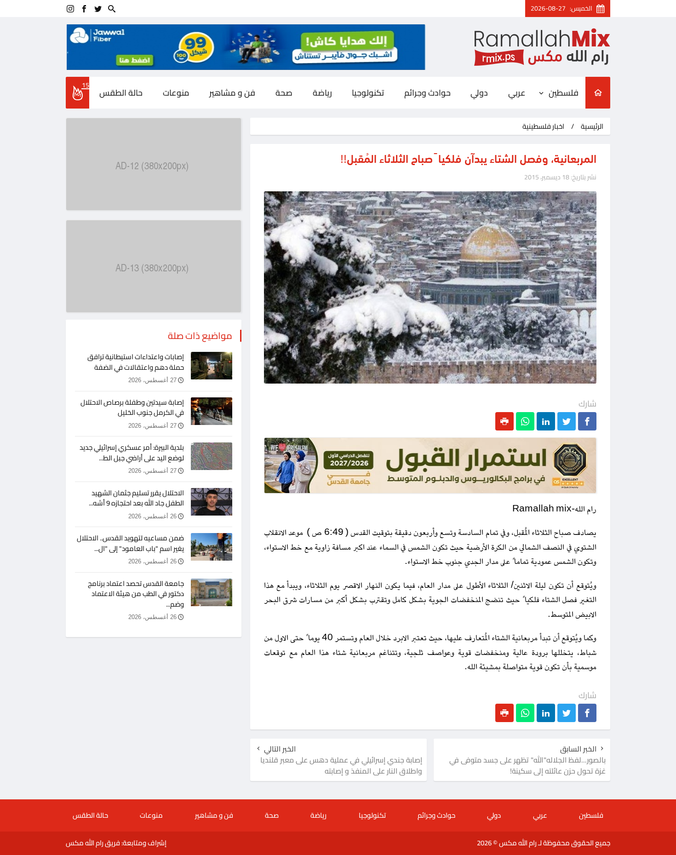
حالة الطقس (121, 92)
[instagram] (70, 8)
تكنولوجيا (368, 92)
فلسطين (564, 92)
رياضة (322, 92)
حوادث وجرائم (427, 92)
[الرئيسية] (597, 93)
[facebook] (84, 8)
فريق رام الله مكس (93, 842)
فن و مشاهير (232, 92)
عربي (517, 92)
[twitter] (98, 8)
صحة (283, 92)
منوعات (176, 92)
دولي (479, 92)
